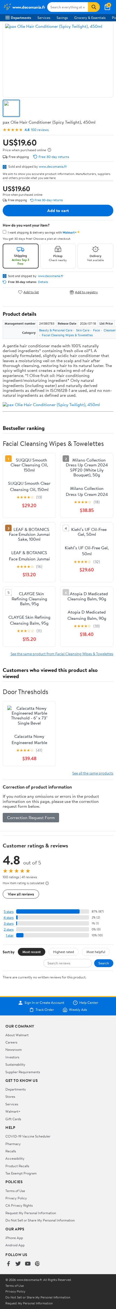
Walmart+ (13, 1111)
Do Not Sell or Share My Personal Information (40, 1220)
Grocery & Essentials (89, 17)
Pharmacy (13, 1143)
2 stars (8, 929)
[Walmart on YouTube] (28, 1264)
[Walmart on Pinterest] (37, 1264)
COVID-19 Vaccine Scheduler (27, 1136)
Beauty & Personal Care (55, 330)
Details (43, 282)
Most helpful (95, 951)
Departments (21, 17)
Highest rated (63, 951)
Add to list (31, 292)
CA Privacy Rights (19, 1205)
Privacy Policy (16, 1198)
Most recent (31, 951)
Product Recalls (17, 1165)
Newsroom (13, 1049)
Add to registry (86, 292)
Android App (15, 1245)
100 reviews (40, 130)
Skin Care (82, 330)
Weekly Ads (78, 1009)
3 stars (8, 923)
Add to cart (58, 210)
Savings (62, 17)
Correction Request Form (31, 817)
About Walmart (17, 1034)
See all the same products (92, 773)
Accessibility (15, 1158)
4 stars (8, 918)
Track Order (45, 1009)
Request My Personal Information (30, 1212)
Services (43, 17)
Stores (10, 1096)
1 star (9, 935)
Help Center (88, 1002)
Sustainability (15, 1064)
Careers (11, 1042)
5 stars (8, 912)
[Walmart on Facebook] (8, 1264)
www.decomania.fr (53, 166)
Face (96, 330)
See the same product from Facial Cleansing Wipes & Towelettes (62, 653)
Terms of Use (15, 1190)
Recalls (10, 1151)
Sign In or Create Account (44, 1002)
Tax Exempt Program (21, 1173)
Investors (12, 1057)
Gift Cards (13, 1118)
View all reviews (21, 894)
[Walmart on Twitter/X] (18, 1264)
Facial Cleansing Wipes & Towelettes (67, 335)
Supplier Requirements (22, 1071)
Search (103, 963)
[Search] (94, 7)
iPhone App (14, 1237)
